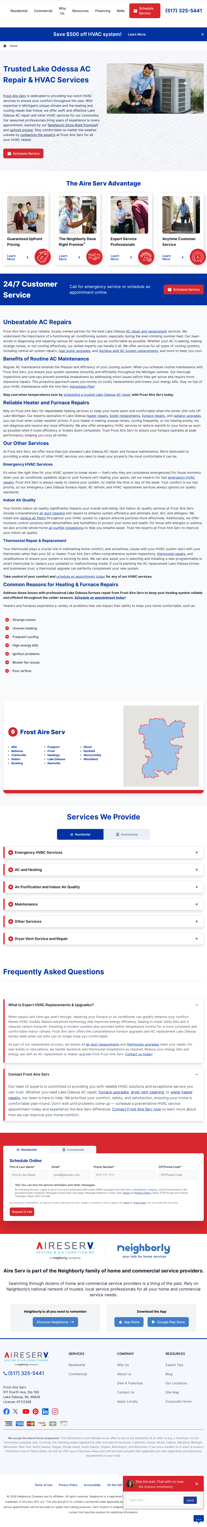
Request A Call (22, 1211)
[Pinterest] (35, 1411)
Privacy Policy (143, 1192)
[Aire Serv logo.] (65, 1251)
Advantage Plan (82, 386)
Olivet (87, 747)
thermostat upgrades (143, 1044)
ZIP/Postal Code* (170, 1167)
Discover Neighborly (52, 1322)
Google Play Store (171, 1322)
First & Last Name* (22, 1167)
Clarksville (18, 755)
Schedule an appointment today (100, 598)
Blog (169, 1374)
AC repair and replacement (146, 331)
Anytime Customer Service (179, 242)
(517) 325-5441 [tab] (183, 11)
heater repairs (97, 416)
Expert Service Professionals (124, 242)
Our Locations (176, 1383)
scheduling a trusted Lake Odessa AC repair (97, 395)
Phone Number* (104, 1167)
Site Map (172, 1392)
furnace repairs (153, 416)
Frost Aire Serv (14, 96)
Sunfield (89, 751)
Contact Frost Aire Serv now (136, 1109)
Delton (15, 759)
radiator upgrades (187, 416)
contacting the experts (37, 135)
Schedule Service (26, 153)
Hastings (54, 755)
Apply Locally (127, 1401)
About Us (124, 1374)
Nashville (54, 763)
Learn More (11, 257)
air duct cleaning (52, 513)
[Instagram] (55, 1411)
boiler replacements (125, 416)
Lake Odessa (56, 759)
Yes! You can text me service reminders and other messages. (55, 1185)
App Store (131, 1322)
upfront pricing (21, 130)
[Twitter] (16, 1411)
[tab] (62, 10)
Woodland (90, 759)
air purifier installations (66, 528)
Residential (82, 834)
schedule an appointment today (80, 576)
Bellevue (17, 751)
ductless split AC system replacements (128, 351)
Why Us (123, 1365)
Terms (126, 1192)
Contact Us (125, 1392)
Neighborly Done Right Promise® (73, 125)
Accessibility (92, 1485)
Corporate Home (178, 1401)
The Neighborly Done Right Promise (77, 242)
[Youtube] (26, 1411)
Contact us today (138, 1054)
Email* (56, 1167)
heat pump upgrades (74, 351)
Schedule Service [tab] (146, 10)
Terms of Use (43, 1485)
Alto (14, 747)
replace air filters (33, 518)
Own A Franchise (130, 1383)
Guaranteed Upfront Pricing (24, 242)
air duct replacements (102, 1044)
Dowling (17, 763)
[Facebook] (6, 1411)
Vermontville (92, 755)
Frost (51, 751)
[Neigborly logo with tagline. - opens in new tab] (143, 1251)
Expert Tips (174, 1365)
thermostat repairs (171, 554)
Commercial (129, 834)
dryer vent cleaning (147, 1092)
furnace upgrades (114, 1092)
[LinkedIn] (45, 1411)
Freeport (53, 747)
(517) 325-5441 (26, 1373)
